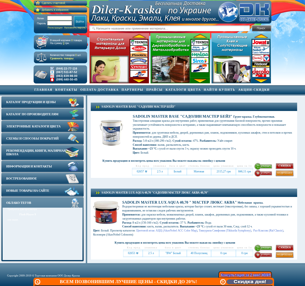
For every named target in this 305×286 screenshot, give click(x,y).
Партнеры (132, 89)
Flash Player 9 (27, 214)
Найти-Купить (219, 89)
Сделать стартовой (53, 2)
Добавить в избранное (55, 9)
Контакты (66, 89)
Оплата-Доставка (99, 89)
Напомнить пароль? (75, 27)
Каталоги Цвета (183, 89)
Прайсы (154, 89)
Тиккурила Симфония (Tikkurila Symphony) (225, 230)
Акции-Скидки (254, 89)
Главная (43, 89)
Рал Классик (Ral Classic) (268, 230)
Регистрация (55, 27)
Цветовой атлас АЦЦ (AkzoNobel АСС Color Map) (166, 230)
